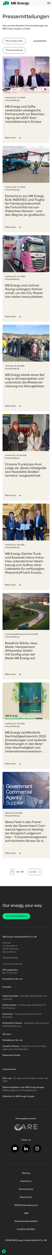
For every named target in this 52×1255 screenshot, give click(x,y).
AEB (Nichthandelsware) (26, 1205)
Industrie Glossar (11, 1046)
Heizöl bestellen (11, 996)
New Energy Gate (14, 41)
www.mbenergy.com (12, 964)
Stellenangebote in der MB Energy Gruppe (23, 1087)
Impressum (26, 1181)
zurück (33, 872)
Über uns (7, 1078)
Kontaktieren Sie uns (13, 1040)
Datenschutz (26, 1197)
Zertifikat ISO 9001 (26, 1229)
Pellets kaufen (10, 1005)
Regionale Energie (11, 1055)
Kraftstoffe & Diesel (12, 1023)
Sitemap (26, 1173)
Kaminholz (8, 1014)
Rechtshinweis (26, 1189)
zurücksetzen (39, 41)
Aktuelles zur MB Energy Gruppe (18, 1096)
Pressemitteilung (14, 50)
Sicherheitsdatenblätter (26, 1221)
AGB (26, 1213)
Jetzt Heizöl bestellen (16, 916)
